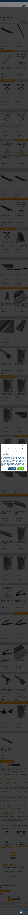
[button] (21, 912)
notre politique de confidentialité (20, 465)
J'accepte (20, 468)
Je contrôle (12, 468)
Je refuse (5, 468)
